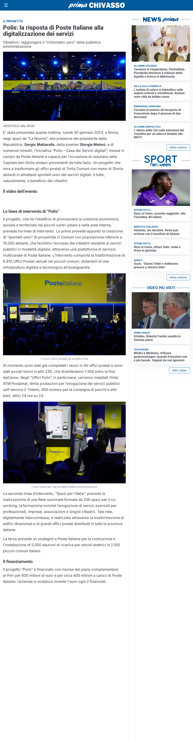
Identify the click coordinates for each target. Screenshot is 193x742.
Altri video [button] (179, 370)
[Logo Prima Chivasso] (96, 5)
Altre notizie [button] (178, 147)
